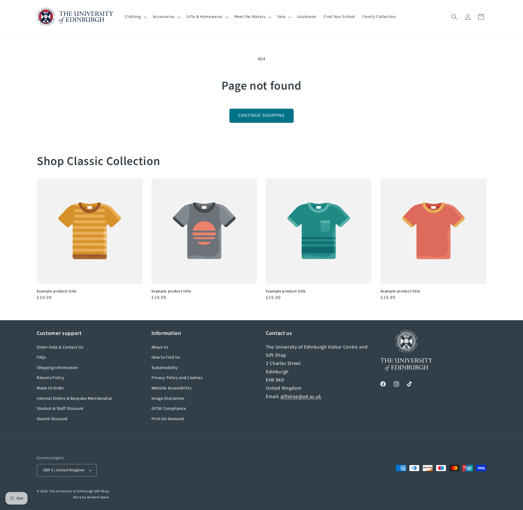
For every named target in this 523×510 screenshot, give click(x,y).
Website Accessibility (171, 388)
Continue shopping (261, 115)
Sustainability (164, 368)
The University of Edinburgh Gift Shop (79, 491)
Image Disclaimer (168, 398)
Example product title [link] (57, 291)
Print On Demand (167, 419)
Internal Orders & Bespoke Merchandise (74, 398)
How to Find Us (165, 357)
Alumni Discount (52, 419)
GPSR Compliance (168, 408)
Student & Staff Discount (60, 408)
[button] (135, 17)
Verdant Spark (98, 497)
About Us (159, 347)
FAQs (41, 357)
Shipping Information (57, 368)
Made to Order (50, 388)
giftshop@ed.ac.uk (301, 396)
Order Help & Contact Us (60, 347)
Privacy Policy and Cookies (177, 378)
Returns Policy (50, 378)
